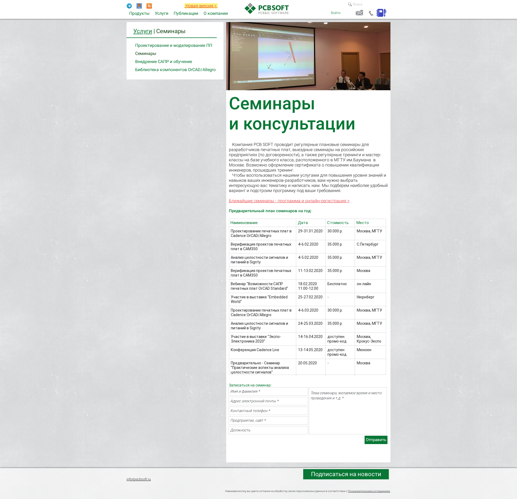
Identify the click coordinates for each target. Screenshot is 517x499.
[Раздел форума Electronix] (139, 6)
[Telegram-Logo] (129, 6)
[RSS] (149, 6)
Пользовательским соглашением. (369, 491)
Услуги (142, 31)
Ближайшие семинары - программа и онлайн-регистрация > (289, 200)
